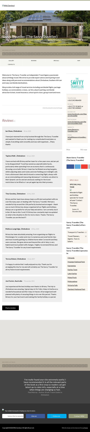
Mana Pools (72, 277)
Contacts (11, 64)
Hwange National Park (76, 262)
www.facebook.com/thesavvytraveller (77, 115)
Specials (56, 60)
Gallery (11, 60)
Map (78, 60)
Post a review (10, 308)
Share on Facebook (70, 166)
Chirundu (71, 258)
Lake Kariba (72, 273)
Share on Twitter (77, 166)
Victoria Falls (73, 285)
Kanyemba (72, 266)
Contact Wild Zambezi (79, 416)
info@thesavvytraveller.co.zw (77, 138)
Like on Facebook (35, 416)
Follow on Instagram (56, 416)
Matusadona (72, 281)
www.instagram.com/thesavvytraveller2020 (77, 122)
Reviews (33, 60)
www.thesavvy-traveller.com (73, 130)
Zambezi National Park (76, 289)
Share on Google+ (84, 166)
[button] (45, 338)
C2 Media (85, 428)
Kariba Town (72, 270)
